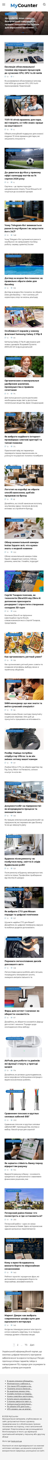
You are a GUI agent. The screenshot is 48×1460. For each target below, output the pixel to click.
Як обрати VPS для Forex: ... (19, 1406)
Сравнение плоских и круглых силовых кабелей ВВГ (22, 1115)
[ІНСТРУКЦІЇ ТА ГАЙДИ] (24, 220)
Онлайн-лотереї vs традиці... (19, 1394)
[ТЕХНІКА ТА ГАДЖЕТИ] (24, 62)
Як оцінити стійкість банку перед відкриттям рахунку (24, 1165)
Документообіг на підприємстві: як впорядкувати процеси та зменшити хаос (23, 809)
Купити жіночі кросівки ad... (19, 1399)
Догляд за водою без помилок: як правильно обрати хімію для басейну (24, 281)
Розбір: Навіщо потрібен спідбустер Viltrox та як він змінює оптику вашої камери (21, 756)
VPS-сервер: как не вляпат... (19, 1409)
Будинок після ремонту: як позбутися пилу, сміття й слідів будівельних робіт (22, 861)
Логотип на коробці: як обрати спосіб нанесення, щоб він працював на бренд (22, 492)
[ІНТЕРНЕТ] (24, 432)
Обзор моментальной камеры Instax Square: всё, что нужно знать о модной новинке (21, 545)
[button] (21, 32)
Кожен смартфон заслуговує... (20, 1396)
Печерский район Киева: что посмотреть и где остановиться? (23, 1214)
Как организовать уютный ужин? (23, 656)
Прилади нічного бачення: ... (19, 1389)
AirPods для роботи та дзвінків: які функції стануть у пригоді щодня (22, 1063)
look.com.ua (16, 1441)
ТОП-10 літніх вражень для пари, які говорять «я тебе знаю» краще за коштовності (24, 122)
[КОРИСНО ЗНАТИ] (24, 115)
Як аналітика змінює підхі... (18, 1391)
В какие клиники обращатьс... (20, 1381)
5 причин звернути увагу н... (19, 1401)
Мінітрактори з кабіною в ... (19, 1384)
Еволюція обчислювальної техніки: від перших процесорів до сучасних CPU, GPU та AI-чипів (23, 70)
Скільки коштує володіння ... (19, 1404)
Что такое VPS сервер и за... (19, 1386)
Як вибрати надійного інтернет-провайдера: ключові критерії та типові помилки (23, 439)
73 (26, 1345)
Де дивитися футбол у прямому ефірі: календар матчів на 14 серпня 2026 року (23, 175)
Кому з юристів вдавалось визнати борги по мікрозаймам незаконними (22, 1265)
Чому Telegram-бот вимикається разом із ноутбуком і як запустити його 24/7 (24, 228)
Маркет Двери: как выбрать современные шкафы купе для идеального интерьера (22, 1318)
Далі (32, 1345)
